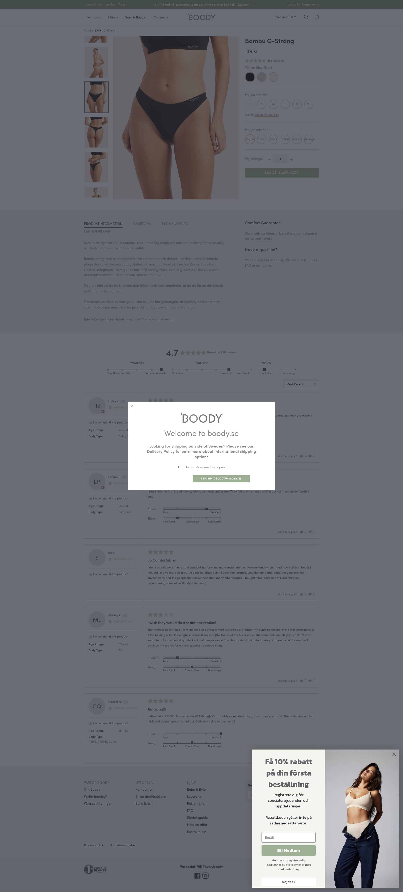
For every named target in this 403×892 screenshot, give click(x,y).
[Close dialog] (394, 754)
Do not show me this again (204, 467)
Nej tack (288, 881)
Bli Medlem (288, 850)
